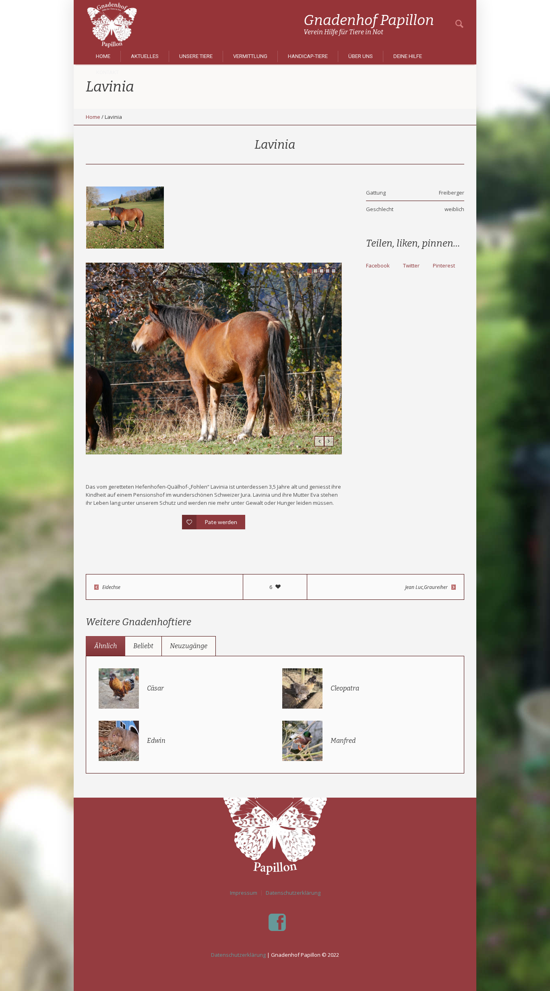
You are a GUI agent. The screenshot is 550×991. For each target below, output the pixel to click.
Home (93, 116)
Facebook (378, 265)
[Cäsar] (119, 687)
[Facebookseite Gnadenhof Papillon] (277, 922)
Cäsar (155, 688)
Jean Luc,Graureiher (426, 587)
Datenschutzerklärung (293, 893)
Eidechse (111, 587)
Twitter (411, 265)
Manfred (343, 740)
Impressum (243, 893)
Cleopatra (345, 688)
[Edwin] (119, 740)
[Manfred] (302, 740)
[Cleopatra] (302, 687)
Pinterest (444, 265)
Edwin (156, 740)
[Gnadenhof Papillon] (275, 825)
